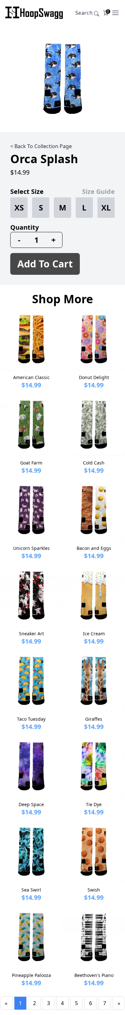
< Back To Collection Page (41, 146)
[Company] (34, 12)
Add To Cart (45, 263)
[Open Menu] (115, 13)
